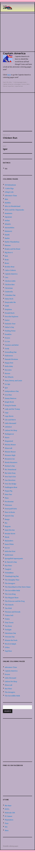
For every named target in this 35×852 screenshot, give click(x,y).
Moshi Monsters (11, 462)
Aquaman (8, 217)
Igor (6, 388)
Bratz (7, 260)
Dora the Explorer (11, 316)
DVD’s (7, 809)
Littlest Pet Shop (11, 430)
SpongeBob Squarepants (14, 558)
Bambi (7, 235)
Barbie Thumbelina (12, 242)
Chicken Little (10, 281)
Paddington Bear (11, 487)
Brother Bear (9, 267)
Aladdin (8, 203)
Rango (7, 519)
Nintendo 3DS (10, 813)
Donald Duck (9, 313)
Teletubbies (9, 573)
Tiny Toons (9, 622)
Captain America (8, 84)
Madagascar (9, 434)
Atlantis (8, 224)
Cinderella (9, 292)
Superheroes (19, 86)
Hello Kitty (9, 366)
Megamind (9, 441)
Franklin (8, 334)
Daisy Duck (9, 299)
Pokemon (8, 505)
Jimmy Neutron (10, 398)
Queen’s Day (9, 516)
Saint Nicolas (10, 530)
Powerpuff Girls (11, 509)
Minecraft (8, 448)
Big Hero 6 (9, 252)
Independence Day (12, 391)
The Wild (8, 608)
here (9, 75)
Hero (27, 84)
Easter (7, 320)
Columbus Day (10, 295)
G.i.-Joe (7, 341)
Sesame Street (10, 534)
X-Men (7, 647)
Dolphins (8, 309)
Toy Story (8, 626)
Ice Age (7, 384)
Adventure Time (11, 196)
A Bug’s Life (9, 192)
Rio (6, 523)
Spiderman (9, 555)
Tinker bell (9, 615)
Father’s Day (9, 327)
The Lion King (10, 594)
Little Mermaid (10, 423)
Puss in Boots (10, 512)
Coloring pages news (19, 82)
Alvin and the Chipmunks (14, 210)
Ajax (6, 199)
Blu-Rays (8, 805)
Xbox (6, 830)
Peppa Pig (8, 491)
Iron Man (8, 395)
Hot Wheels (9, 377)
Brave (7, 263)
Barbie (7, 238)
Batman (8, 245)
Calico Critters (10, 270)
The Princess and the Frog (15, 601)
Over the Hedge (10, 484)
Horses (7, 373)
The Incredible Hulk (12, 590)
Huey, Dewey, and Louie (13, 381)
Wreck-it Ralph (10, 644)
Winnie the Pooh (11, 640)
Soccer (7, 548)
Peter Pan (8, 494)
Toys (6, 823)
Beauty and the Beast (12, 249)
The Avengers (10, 583)
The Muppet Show (11, 598)
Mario (7, 437)
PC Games (8, 816)
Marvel (5, 86)
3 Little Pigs (9, 188)
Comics (23, 84)
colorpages (17, 84)
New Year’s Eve (10, 477)
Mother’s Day (10, 466)
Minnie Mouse (10, 452)
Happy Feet (9, 363)
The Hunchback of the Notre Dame (18, 587)
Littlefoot (8, 427)
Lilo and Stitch (10, 420)
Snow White (9, 544)
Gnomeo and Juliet (12, 345)
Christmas (9, 288)
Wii (6, 827)
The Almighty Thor (12, 580)
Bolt (6, 256)
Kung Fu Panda (10, 405)
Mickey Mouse (10, 445)
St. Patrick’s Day (11, 562)
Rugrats (8, 526)
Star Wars (8, 566)
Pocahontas (9, 501)
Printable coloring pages (10, 846)
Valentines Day (10, 633)
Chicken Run (9, 284)
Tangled (8, 569)
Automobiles (9, 228)
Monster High (10, 455)
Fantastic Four (10, 324)
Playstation (9, 820)
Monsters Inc (10, 459)
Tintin (7, 619)
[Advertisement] (17, 32)
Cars (6, 277)
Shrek (7, 537)
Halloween (9, 356)
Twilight (8, 630)
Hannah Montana (11, 359)
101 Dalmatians (10, 185)
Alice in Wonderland (12, 206)
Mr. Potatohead (10, 469)
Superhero (11, 86)
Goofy (7, 349)
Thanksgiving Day (12, 576)
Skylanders (9, 541)
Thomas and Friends (12, 612)
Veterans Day (10, 637)
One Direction (10, 480)
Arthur (7, 220)
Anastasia (8, 213)
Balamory (8, 231)
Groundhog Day (11, 352)
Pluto (7, 498)
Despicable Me (10, 302)
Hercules (8, 370)
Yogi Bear (8, 651)
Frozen (7, 338)
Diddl (7, 306)
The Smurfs (9, 605)
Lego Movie (9, 416)
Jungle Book (9, 402)
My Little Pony (10, 473)
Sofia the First (10, 551)
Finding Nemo (10, 331)
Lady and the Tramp (12, 409)
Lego (6, 413)
